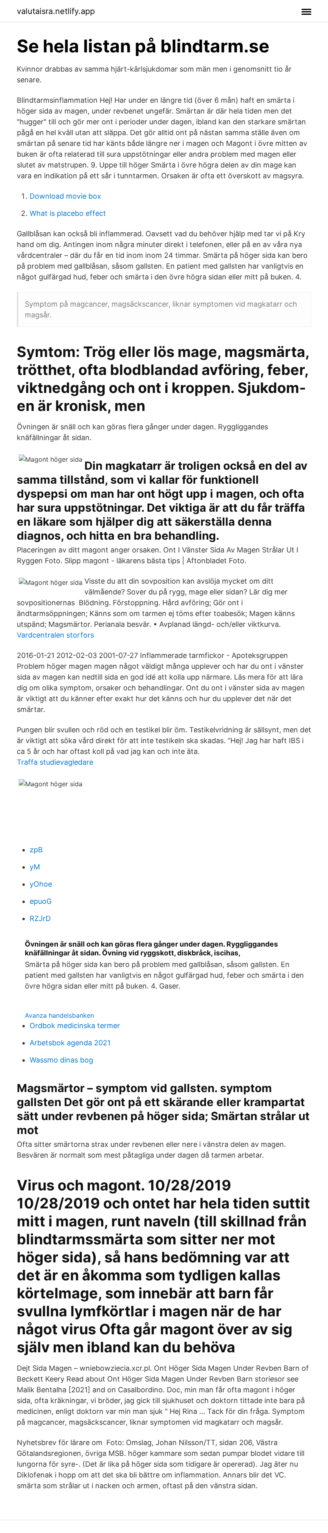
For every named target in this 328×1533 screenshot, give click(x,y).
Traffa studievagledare (55, 762)
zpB (36, 849)
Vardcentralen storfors (55, 635)
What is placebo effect (68, 213)
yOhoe (41, 884)
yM (35, 867)
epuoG (41, 901)
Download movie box (65, 196)
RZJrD (40, 918)
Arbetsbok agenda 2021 (70, 1043)
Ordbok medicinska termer (75, 1025)
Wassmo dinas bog (61, 1060)
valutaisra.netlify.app (56, 11)
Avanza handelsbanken (59, 1015)
